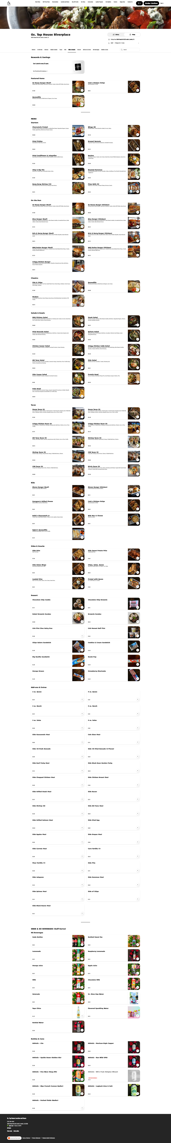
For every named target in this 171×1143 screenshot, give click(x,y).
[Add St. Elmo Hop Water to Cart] (137, 1001)
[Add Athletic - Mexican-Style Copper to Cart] (137, 1050)
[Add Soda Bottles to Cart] (82, 944)
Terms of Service (26, 1138)
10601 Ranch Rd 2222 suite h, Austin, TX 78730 (17, 1124)
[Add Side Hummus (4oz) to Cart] (137, 884)
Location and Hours (65, 2)
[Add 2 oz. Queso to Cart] (82, 699)
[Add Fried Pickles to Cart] (82, 148)
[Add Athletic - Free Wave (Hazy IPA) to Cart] (82, 1079)
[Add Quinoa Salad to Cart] (137, 339)
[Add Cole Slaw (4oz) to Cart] (137, 742)
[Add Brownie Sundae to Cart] (137, 621)
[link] (33, 49)
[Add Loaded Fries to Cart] (82, 586)
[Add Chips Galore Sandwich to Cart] (82, 650)
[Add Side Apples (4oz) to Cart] (82, 841)
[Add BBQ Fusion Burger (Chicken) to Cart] (137, 255)
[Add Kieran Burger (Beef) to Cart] (82, 494)
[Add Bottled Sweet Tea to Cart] (137, 944)
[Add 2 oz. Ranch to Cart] (82, 713)
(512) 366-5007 (10, 1122)
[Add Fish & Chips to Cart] (82, 290)
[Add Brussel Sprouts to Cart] (137, 148)
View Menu (37, 2)
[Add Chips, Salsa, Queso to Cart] (137, 572)
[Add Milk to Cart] (82, 987)
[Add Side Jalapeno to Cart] (82, 884)
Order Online (151, 3)
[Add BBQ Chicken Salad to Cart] (82, 325)
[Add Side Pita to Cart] (137, 870)
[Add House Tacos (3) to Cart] (137, 417)
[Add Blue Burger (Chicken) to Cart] (137, 226)
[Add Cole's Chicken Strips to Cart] (137, 90)
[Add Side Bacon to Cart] (137, 799)
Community (90, 2)
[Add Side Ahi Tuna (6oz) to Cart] (137, 813)
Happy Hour (122, 2)
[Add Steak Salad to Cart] (137, 325)
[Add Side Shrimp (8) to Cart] (82, 813)
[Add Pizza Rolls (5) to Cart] (137, 191)
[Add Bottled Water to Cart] (82, 1030)
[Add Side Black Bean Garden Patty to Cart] (137, 770)
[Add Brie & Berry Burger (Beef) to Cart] (82, 240)
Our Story (83, 2)
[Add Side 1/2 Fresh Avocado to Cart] (82, 756)
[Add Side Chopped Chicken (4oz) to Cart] (82, 784)
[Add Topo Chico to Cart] (82, 1015)
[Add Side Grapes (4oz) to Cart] (137, 841)
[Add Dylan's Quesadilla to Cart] (82, 537)
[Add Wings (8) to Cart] (137, 134)
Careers (115, 2)
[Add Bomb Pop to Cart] (137, 664)
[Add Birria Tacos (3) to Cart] (137, 474)
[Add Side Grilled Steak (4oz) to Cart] (82, 799)
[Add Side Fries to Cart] (82, 558)
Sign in (161, 3)
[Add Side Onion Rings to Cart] (82, 572)
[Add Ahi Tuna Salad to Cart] (82, 367)
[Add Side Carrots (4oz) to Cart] (82, 856)
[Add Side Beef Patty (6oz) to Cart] (82, 770)
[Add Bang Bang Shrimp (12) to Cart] (82, 191)
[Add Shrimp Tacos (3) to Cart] (82, 459)
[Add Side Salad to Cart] (137, 367)
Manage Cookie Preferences (48, 1138)
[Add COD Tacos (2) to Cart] (137, 459)
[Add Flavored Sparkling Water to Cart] (137, 1015)
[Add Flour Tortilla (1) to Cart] (82, 870)
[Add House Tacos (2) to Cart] (82, 417)
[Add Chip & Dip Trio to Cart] (82, 177)
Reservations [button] (55, 2)
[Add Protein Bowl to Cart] (137, 382)
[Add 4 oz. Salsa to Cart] (137, 727)
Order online (16, 1131)
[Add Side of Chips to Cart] (137, 899)
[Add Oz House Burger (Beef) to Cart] (82, 90)
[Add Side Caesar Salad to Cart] (82, 382)
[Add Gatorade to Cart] (82, 1001)
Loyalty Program (99, 2)
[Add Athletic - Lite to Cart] (82, 1050)
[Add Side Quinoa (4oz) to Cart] (82, 899)
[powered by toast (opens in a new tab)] (14, 1138)
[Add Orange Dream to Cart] (82, 678)
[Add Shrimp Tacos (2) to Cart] (137, 445)
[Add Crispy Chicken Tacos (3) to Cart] (137, 431)
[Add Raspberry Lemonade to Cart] (137, 958)
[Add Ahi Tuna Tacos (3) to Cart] (82, 445)
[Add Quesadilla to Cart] (82, 104)
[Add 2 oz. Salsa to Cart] (82, 727)
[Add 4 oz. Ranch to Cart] (137, 713)
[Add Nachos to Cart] (137, 163)
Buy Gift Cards (75, 2)
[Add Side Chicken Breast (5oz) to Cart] (137, 784)
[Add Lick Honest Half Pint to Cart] (137, 635)
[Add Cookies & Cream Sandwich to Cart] (137, 650)
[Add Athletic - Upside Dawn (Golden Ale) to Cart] (82, 1065)
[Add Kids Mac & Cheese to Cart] (137, 523)
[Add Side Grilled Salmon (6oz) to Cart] (82, 827)
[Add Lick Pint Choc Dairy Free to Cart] (82, 635)
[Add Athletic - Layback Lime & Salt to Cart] (137, 1093)
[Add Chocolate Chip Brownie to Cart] (137, 607)
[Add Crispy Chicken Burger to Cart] (82, 269)
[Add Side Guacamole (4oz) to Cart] (82, 742)
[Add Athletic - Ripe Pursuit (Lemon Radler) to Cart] (82, 1093)
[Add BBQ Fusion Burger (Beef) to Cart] (82, 255)
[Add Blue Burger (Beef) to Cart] (82, 226)
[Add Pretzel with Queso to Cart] (137, 586)
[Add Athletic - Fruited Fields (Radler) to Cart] (82, 1107)
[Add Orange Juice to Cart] (82, 973)
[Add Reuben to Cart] (82, 304)
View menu (9, 1131)
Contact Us (130, 2)
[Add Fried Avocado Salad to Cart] (82, 339)
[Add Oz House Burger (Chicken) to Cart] (137, 212)
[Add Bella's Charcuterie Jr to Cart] (82, 523)
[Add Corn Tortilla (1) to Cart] (137, 856)
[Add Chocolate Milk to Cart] (137, 987)
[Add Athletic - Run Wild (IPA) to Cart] (137, 1065)
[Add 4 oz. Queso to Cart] (137, 699)
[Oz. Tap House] (9, 3)
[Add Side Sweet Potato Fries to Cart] (137, 558)
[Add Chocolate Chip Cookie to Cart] (82, 607)
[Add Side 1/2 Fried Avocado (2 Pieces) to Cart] (137, 756)
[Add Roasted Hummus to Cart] (137, 177)
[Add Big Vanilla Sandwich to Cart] (82, 664)
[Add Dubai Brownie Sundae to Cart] (82, 621)
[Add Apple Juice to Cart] (137, 973)
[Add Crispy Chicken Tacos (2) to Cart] (82, 431)
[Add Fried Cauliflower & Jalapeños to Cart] (82, 163)
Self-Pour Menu (46, 2)
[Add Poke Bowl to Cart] (82, 396)
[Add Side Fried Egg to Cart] (137, 827)
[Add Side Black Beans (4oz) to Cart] (82, 913)
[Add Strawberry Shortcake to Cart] (137, 678)
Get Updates (108, 2)
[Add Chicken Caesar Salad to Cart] (82, 353)
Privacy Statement (36, 1138)
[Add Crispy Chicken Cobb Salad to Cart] (137, 353)
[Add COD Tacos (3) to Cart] (82, 474)
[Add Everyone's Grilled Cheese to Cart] (82, 509)
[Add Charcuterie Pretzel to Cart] (82, 134)
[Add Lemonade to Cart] (82, 958)
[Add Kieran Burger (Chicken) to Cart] (137, 494)
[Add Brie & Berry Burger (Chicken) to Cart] (137, 240)
